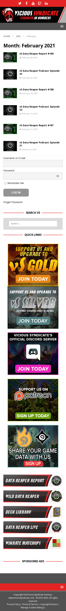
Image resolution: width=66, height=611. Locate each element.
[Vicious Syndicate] (33, 20)
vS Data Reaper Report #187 (36, 125)
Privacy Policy (13, 604)
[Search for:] (33, 224)
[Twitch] (40, 3)
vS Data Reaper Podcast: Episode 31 (39, 144)
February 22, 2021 (30, 77)
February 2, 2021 (29, 149)
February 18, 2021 (30, 93)
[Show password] (58, 176)
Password (8, 170)
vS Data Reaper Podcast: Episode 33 (39, 72)
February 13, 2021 (30, 113)
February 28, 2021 (30, 57)
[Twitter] (20, 3)
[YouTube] (33, 3)
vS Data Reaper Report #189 (36, 53)
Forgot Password (12, 202)
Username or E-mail (14, 158)
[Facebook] (26, 3)
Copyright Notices (48, 604)
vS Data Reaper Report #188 (36, 89)
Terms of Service (30, 604)
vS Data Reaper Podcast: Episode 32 (39, 108)
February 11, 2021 (30, 129)
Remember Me (15, 183)
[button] (61, 26)
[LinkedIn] (46, 3)
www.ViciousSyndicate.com (21, 597)
